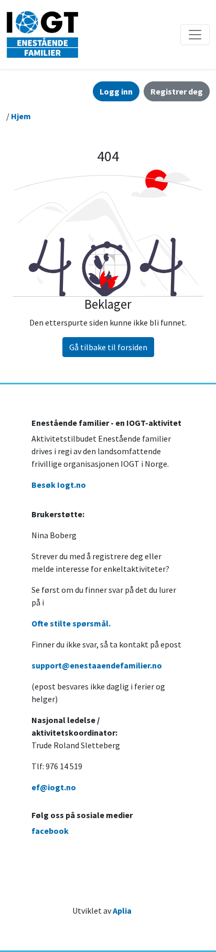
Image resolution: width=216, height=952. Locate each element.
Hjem (21, 116)
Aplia (122, 910)
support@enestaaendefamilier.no (96, 665)
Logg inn (116, 91)
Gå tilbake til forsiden (108, 347)
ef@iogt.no (53, 787)
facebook (50, 830)
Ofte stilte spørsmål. (71, 623)
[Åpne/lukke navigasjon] (195, 34)
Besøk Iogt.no (58, 484)
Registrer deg (176, 91)
